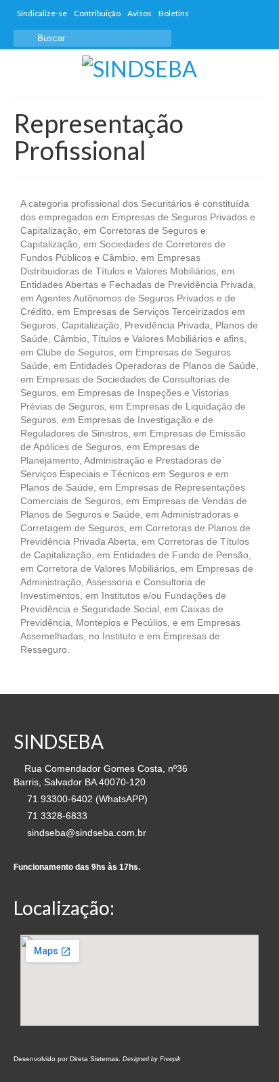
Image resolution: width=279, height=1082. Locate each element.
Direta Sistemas (94, 1058)
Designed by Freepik (152, 1059)
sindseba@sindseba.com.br (85, 832)
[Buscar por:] (92, 38)
